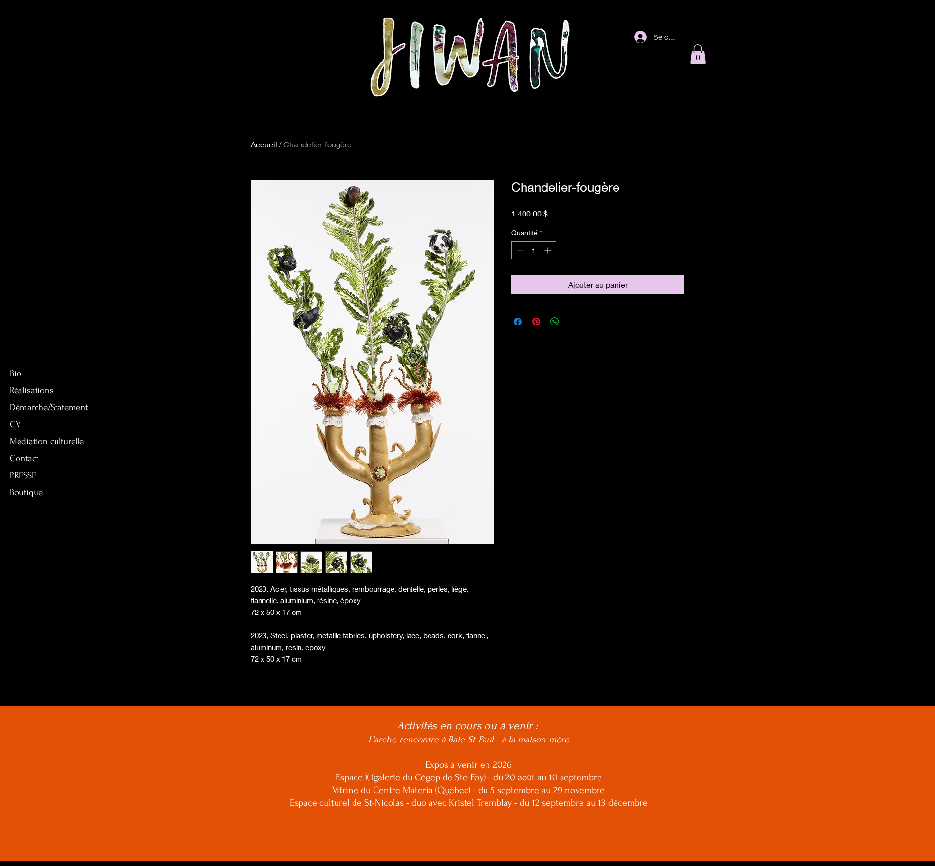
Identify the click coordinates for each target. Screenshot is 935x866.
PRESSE (23, 475)
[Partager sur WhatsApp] (555, 321)
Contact (24, 458)
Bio (15, 373)
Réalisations (32, 390)
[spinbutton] (533, 250)
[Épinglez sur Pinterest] (536, 321)
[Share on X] (573, 321)
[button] (698, 54)
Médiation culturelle (47, 441)
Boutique (26, 492)
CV (15, 424)
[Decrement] (519, 250)
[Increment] (548, 250)
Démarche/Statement (49, 407)
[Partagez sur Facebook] (518, 321)
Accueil (264, 144)
